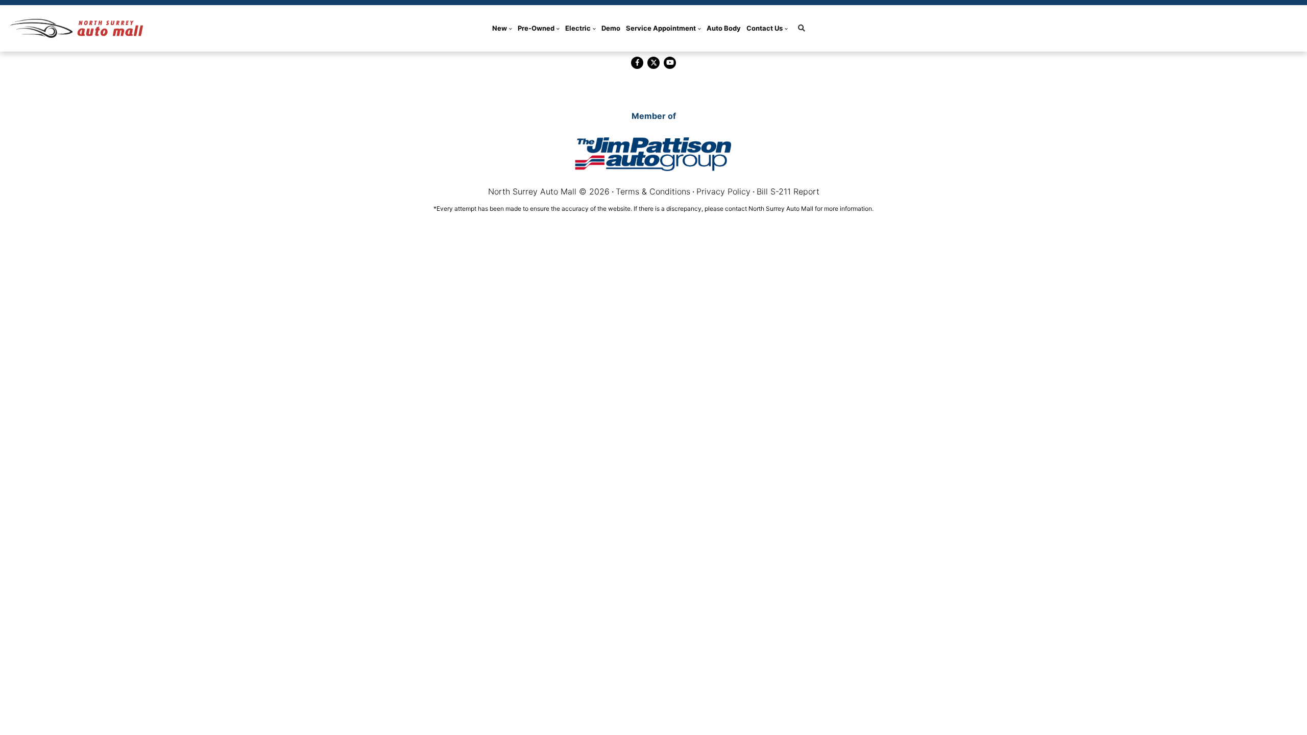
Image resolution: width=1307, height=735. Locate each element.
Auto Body (724, 28)
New (499, 28)
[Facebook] (637, 63)
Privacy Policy (723, 191)
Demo (610, 28)
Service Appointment (661, 28)
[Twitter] (653, 63)
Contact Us (764, 28)
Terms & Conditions (653, 191)
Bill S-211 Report (788, 191)
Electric (578, 28)
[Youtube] (670, 63)
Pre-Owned (536, 28)
